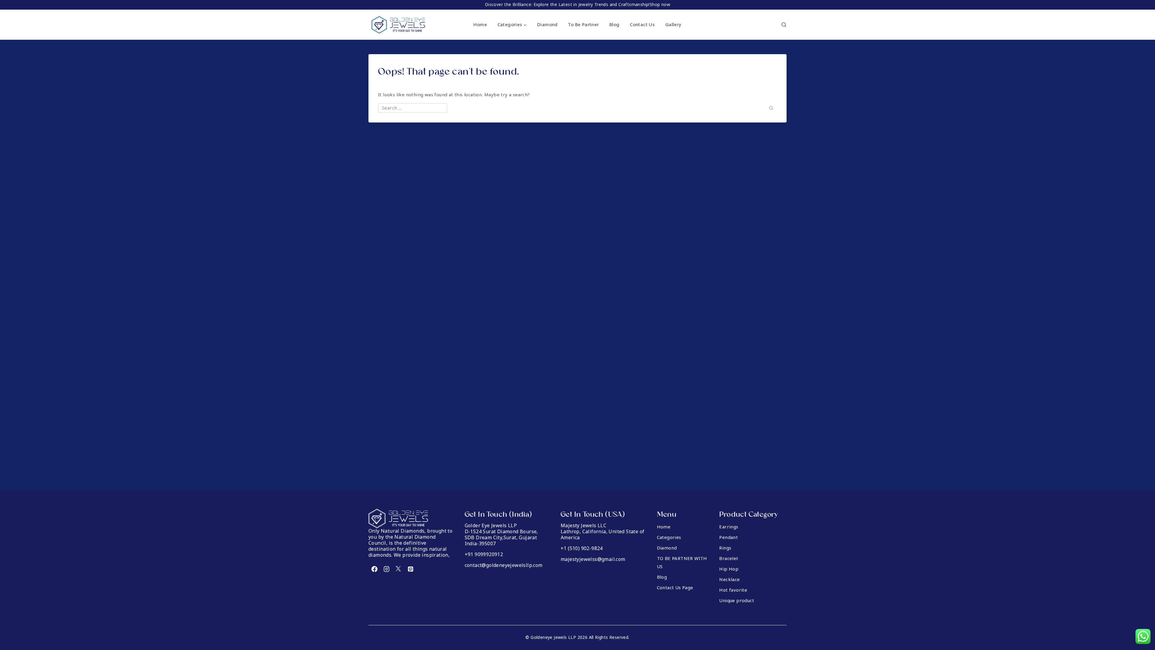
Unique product (736, 600)
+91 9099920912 (484, 554)
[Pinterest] (411, 569)
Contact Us (642, 24)
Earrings (728, 527)
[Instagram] (386, 569)
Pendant (728, 537)
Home (480, 24)
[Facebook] (374, 569)
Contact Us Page (675, 588)
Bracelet (728, 558)
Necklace (729, 579)
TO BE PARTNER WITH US (682, 562)
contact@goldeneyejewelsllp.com (504, 565)
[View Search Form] (784, 24)
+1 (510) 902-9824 (582, 548)
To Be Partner (583, 24)
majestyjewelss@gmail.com (593, 559)
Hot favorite (733, 590)
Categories (669, 537)
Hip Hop (728, 569)
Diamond (547, 24)
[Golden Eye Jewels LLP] (398, 25)
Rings (725, 548)
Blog (614, 24)
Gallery (673, 24)
